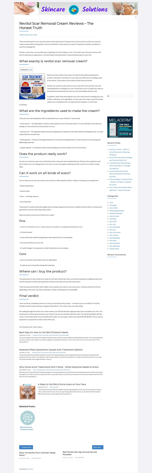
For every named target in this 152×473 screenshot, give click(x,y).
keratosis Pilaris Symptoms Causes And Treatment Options (51, 349)
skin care (45, 335)
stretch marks (64, 335)
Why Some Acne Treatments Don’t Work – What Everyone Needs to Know (59, 367)
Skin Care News (115, 232)
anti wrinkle (113, 208)
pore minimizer (114, 227)
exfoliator (45, 352)
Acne (34, 370)
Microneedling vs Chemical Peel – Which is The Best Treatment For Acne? (120, 182)
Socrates (30, 469)
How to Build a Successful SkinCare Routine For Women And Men (119, 173)
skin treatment (54, 335)
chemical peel (24, 35)
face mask (113, 221)
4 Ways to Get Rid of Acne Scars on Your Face (62, 384)
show (30, 70)
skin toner (33, 35)
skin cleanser (113, 235)
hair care (112, 224)
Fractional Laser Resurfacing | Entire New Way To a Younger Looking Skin (119, 165)
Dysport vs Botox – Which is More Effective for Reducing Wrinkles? (119, 152)
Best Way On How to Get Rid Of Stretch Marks (43, 332)
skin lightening (114, 238)
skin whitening (114, 246)
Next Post (97, 447)
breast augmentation (116, 211)
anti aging (112, 205)
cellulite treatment (115, 213)
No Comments (36, 458)
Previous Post (26, 447)
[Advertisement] (120, 58)
